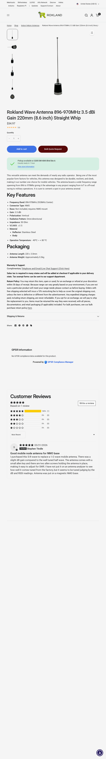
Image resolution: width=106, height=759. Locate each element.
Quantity (10, 133)
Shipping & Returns (15, 316)
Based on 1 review (19, 405)
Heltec (61, 2)
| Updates (33, 6)
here (30, 308)
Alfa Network (42, 2)
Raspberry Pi (21, 6)
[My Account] (91, 15)
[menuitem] (11, 2)
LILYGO (32, 2)
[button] (17, 411)
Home (9, 25)
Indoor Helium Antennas (30, 25)
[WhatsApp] (27, 325)
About (58, 6)
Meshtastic (11, 2)
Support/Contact (47, 6)
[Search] (86, 15)
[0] (96, 15)
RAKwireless (22, 2)
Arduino (11, 6)
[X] (19, 325)
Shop (16, 25)
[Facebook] (15, 325)
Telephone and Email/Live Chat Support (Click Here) (45, 268)
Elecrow (53, 2)
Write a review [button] (87, 403)
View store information (26, 166)
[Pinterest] (23, 325)
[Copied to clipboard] (31, 325)
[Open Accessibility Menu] (99, 752)
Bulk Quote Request (53, 149)
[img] (26, 445)
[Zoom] (92, 33)
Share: (9, 325)
